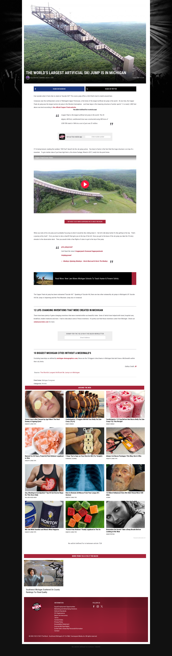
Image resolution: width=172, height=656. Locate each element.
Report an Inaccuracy (61, 615)
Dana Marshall (34, 77)
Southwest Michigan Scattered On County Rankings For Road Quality (43, 590)
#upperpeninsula (97, 251)
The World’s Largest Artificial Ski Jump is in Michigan (60, 372)
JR (135, 366)
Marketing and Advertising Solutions (65, 609)
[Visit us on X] (103, 606)
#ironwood (87, 251)
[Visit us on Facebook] (95, 606)
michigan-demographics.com (67, 358)
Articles (44, 383)
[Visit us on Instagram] (99, 606)
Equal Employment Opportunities (64, 606)
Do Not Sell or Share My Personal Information (68, 628)
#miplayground (66, 255)
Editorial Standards (60, 611)
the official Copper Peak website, (64, 107)
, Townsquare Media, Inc (77, 636)
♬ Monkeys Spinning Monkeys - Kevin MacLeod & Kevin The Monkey (84, 261)
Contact (56, 631)
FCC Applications (59, 613)
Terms (56, 617)
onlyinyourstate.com (41, 322)
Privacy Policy (58, 622)
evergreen (51, 380)
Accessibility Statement (61, 624)
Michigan (45, 380)
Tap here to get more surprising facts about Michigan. (85, 221)
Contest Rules (58, 620)
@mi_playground (66, 247)
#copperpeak (79, 251)
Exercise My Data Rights (61, 626)
